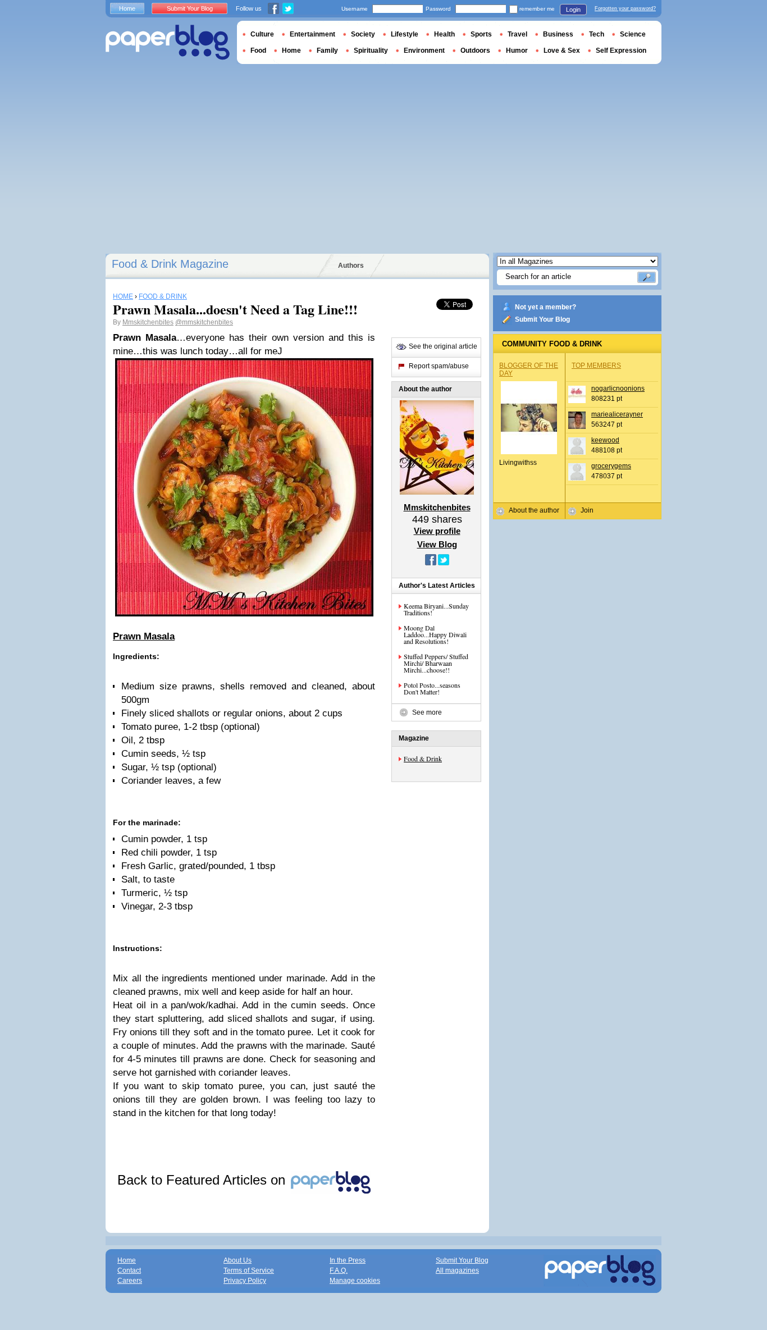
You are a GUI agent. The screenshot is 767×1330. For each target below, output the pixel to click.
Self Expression (621, 50)
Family (327, 50)
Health (444, 34)
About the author (534, 510)
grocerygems (611, 466)
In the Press (348, 1260)
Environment (424, 50)
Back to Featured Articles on (203, 1179)
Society (363, 34)
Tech (596, 34)
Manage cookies (355, 1281)
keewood (605, 440)
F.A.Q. (339, 1270)
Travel (517, 34)
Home (127, 8)
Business (558, 34)
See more (427, 712)
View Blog (437, 544)
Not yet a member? (545, 307)
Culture (262, 34)
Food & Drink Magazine (170, 264)
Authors (351, 265)
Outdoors (475, 50)
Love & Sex (562, 50)
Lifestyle (404, 34)
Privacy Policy (244, 1281)
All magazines (457, 1270)
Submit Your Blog (542, 319)
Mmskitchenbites (148, 322)
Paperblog (168, 42)
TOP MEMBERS (596, 365)
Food (258, 50)
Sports (481, 34)
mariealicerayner (617, 414)
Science (633, 34)
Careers (129, 1281)
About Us (237, 1260)
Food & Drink (423, 758)
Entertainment (312, 34)
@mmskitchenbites (204, 322)
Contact (129, 1270)
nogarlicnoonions (618, 388)
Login (573, 9)
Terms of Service (248, 1270)
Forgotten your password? (625, 8)
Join (587, 510)
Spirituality (371, 50)
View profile (437, 531)
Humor (517, 50)
